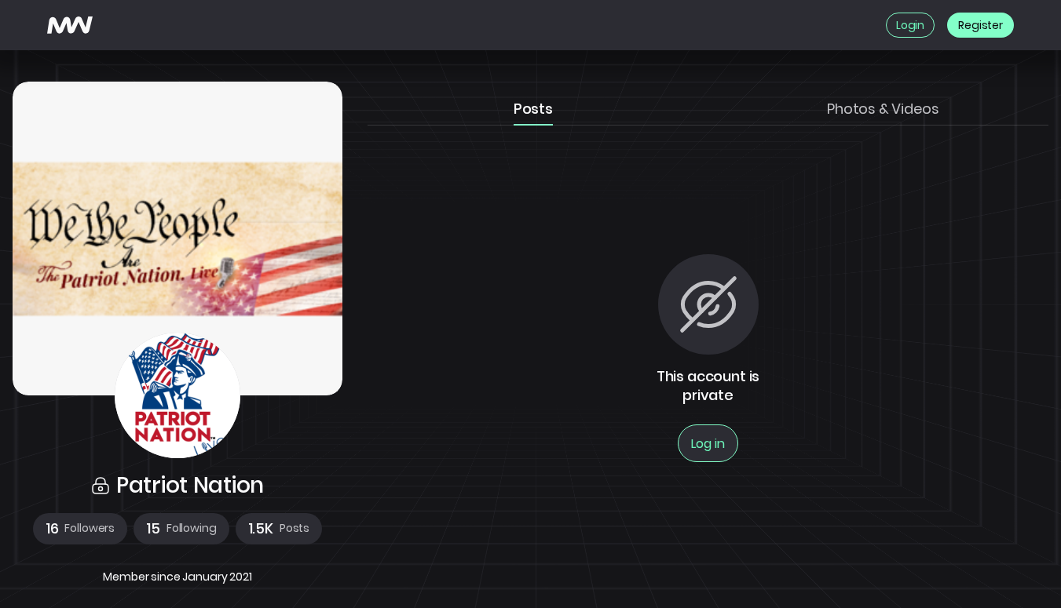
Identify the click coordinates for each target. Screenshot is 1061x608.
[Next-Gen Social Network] (70, 25)
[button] (80, 528)
